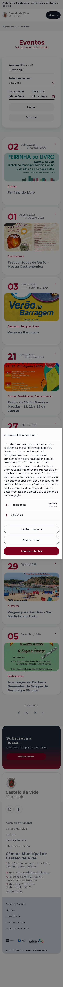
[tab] (31, 505)
